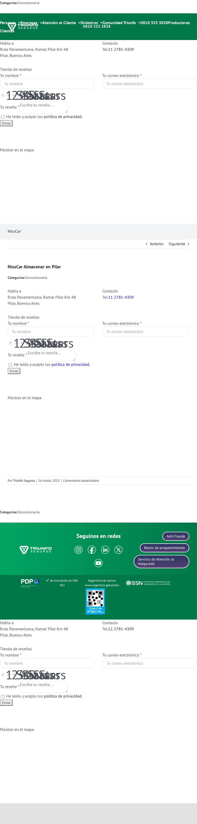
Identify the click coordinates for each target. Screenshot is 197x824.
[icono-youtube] (98, 561)
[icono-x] (118, 547)
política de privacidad (63, 116)
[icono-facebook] (92, 547)
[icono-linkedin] (105, 547)
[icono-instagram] (78, 547)
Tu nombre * (10, 75)
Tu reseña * (9, 107)
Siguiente (177, 243)
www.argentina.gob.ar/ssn (102, 585)
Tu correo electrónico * (121, 75)
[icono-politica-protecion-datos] (30, 579)
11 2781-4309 (121, 49)
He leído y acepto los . (43, 116)
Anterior (157, 243)
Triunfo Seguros (24, 480)
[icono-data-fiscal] (95, 590)
